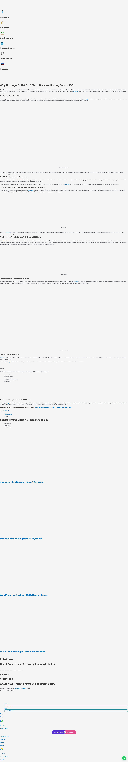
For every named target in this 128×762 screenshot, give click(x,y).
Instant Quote (4, 728)
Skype (2, 717)
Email (2, 760)
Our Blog (6, 704)
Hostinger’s (75, 91)
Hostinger (8, 232)
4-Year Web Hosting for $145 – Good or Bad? (22, 651)
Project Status (4, 736)
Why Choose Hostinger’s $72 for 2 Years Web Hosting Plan (53, 407)
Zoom (2, 714)
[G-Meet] (1, 722)
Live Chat (3, 739)
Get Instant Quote (8, 706)
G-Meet (2, 725)
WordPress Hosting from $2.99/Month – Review (24, 595)
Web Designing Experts (20, 688)
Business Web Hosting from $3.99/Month (21, 538)
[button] (124, 758)
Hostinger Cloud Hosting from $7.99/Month (22, 482)
